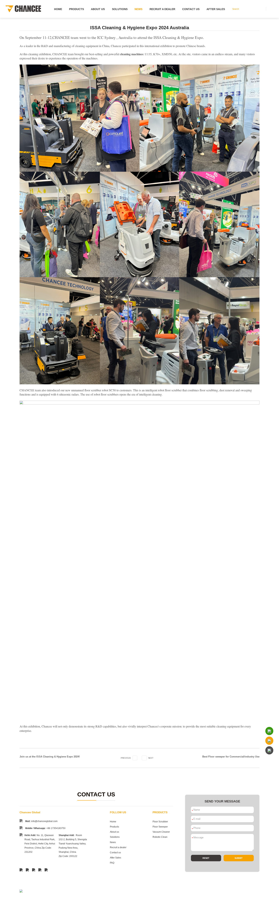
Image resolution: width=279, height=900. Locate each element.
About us (98, 9)
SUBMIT (239, 858)
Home (58, 9)
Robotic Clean (160, 837)
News (138, 9)
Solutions (120, 9)
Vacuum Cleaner (161, 832)
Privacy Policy (253, 896)
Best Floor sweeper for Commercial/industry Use (230, 756)
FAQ (112, 862)
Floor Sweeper (160, 826)
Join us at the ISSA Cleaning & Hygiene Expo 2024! (50, 756)
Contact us (190, 9)
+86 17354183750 (55, 828)
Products (76, 9)
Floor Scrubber (160, 821)
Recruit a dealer (162, 9)
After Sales (215, 9)
